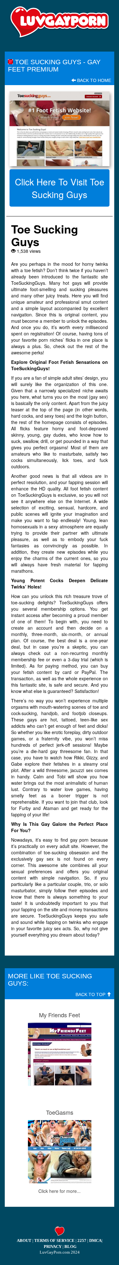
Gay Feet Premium (54, 65)
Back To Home (93, 80)
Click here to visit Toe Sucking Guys (59, 188)
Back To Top (91, 994)
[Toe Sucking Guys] (59, 128)
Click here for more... (59, 1191)
